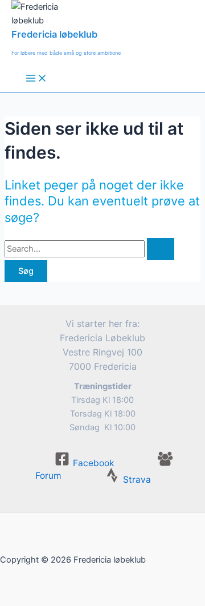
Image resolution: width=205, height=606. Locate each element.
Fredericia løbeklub (54, 34)
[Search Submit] (160, 249)
